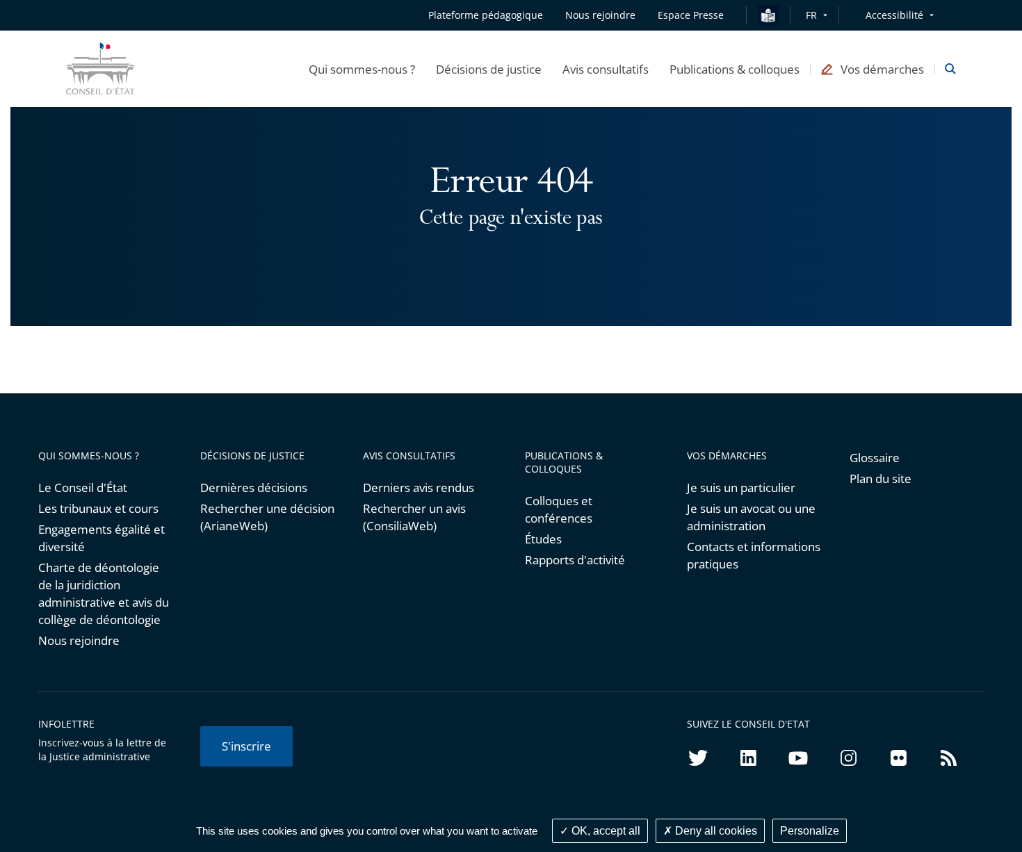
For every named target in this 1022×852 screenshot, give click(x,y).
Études (543, 539)
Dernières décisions (253, 487)
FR (811, 15)
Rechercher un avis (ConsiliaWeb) (414, 517)
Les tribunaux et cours (98, 508)
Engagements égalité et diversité (101, 538)
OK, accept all (604, 831)
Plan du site (880, 478)
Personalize (809, 831)
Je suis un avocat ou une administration (751, 517)
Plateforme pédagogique (485, 15)
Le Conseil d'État (82, 487)
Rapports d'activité (575, 560)
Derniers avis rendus (418, 487)
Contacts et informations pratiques (753, 555)
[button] (362, 69)
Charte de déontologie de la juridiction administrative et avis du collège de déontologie (103, 593)
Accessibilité (894, 15)
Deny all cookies (714, 831)
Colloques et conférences (558, 509)
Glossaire (875, 458)
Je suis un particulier (741, 487)
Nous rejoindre (79, 640)
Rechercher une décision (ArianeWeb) (267, 517)
